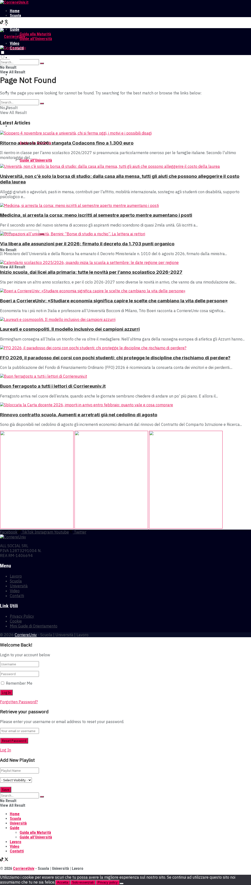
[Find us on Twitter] (6, 22)
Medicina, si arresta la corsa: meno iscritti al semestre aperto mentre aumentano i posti (96, 215)
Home (15, 11)
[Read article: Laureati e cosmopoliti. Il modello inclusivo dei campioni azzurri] (125, 319)
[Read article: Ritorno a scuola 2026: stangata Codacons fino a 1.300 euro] (125, 133)
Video (15, 590)
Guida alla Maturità (35, 34)
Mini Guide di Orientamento (33, 626)
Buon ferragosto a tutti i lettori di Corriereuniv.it (53, 386)
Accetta (62, 882)
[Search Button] (42, 63)
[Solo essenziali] (122, 883)
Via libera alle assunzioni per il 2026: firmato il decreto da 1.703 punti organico (87, 244)
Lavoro (15, 25)
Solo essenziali (83, 882)
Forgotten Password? (19, 701)
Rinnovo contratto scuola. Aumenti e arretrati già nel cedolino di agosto (78, 415)
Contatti (17, 595)
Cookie (16, 621)
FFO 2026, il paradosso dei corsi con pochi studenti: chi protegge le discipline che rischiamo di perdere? (115, 358)
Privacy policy (108, 882)
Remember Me (19, 683)
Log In (5, 750)
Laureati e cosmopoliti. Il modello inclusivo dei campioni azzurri (70, 329)
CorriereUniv (26, 634)
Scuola (15, 15)
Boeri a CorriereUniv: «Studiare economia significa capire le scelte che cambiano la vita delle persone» (114, 301)
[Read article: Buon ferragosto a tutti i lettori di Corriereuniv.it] (125, 376)
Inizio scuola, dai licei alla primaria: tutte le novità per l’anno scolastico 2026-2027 (91, 272)
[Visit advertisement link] (37, 527)
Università (18, 20)
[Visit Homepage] (14, 2)
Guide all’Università (36, 38)
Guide (14, 126)
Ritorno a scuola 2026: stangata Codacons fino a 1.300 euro (67, 143)
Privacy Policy (22, 616)
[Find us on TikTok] (2, 22)
